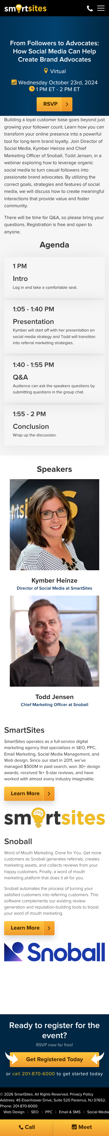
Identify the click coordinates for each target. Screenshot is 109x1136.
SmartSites (23, 1094)
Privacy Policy (81, 1094)
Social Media (98, 1112)
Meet (84, 1127)
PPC (49, 1112)
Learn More (25, 794)
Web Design (14, 1112)
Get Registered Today (54, 1060)
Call (29, 1127)
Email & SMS (69, 1112)
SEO (35, 1112)
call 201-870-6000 (33, 1074)
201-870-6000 (90, 8)
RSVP (50, 104)
